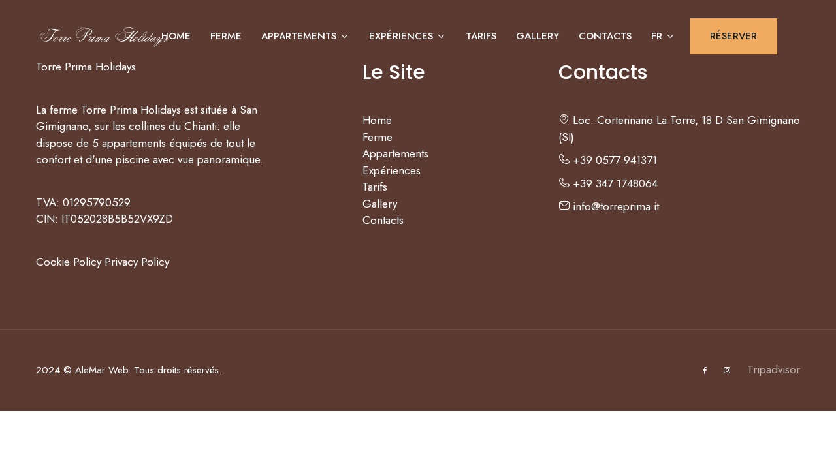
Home (176, 36)
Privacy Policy (136, 262)
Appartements (298, 36)
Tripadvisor (773, 369)
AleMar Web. (103, 370)
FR (656, 36)
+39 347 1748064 (614, 183)
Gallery (537, 36)
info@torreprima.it (614, 206)
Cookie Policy (68, 262)
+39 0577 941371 (613, 160)
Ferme (226, 36)
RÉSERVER (733, 36)
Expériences (401, 36)
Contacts (605, 36)
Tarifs (481, 36)
